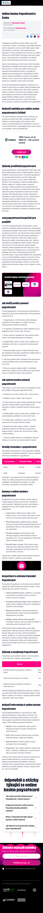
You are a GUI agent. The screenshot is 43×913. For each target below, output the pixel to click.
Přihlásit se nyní (20, 863)
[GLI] (8, 291)
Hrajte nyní (21, 152)
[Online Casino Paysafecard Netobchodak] (6, 3)
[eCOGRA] (17, 284)
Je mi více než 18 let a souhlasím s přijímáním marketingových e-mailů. (20, 868)
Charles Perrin (21, 28)
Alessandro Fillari (18, 23)
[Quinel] (26, 284)
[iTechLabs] (34, 284)
